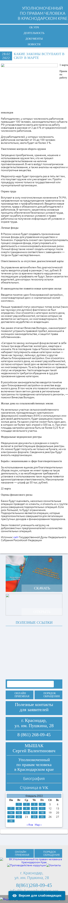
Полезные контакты (34, 704)
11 (42, 808)
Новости (34, 44)
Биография (34, 778)
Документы (34, 38)
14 (10, 812)
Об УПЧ (34, 27)
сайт (16, 537)
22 (18, 816)
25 (42, 816)
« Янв (30, 824)
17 (34, 812)
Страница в (34, 787)
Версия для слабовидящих (40, 895)
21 (10, 816)
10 (34, 808)
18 (42, 812)
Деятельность (34, 33)
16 (26, 812)
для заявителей (34, 709)
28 (10, 820)
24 (34, 816)
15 (18, 812)
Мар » (38, 824)
